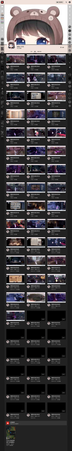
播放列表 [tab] (39, 51)
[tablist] (36, 51)
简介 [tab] (32, 51)
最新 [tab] (35, 51)
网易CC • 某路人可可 (14, 251)
